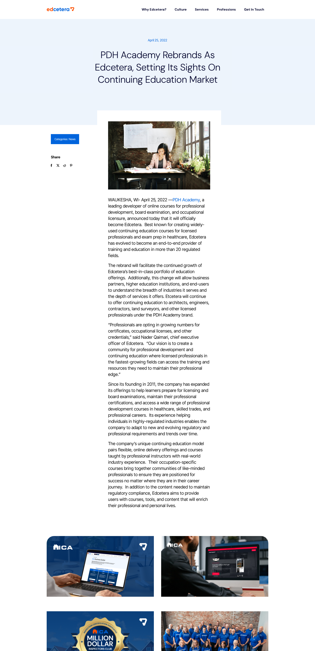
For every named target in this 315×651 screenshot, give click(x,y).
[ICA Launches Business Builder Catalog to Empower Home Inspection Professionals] (100, 566)
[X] (58, 165)
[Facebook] (51, 165)
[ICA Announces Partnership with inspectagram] (214, 566)
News (72, 139)
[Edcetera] (60, 9)
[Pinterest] (71, 165)
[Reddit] (64, 165)
